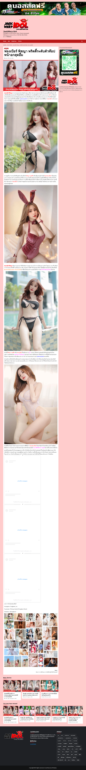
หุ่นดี (72, 754)
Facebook (67, 735)
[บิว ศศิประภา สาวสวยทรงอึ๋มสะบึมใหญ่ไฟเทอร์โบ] (49, 686)
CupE (62, 735)
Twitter (69, 740)
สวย (71, 751)
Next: (46, 671)
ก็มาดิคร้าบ (65, 743)
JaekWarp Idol (10, 31)
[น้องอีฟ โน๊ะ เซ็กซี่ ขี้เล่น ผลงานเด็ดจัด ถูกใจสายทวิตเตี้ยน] (26, 711)
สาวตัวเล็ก (75, 751)
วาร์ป (62, 751)
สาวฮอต (63, 754)
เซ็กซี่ (80, 754)
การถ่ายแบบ (60, 743)
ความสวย (75, 743)
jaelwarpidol (68, 738)
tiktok (64, 740)
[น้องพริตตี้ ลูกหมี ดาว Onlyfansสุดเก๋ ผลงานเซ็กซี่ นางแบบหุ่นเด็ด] (12, 686)
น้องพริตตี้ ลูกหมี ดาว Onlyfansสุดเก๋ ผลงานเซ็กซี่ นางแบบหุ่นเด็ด (11, 695)
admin (6, 58)
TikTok (20, 41)
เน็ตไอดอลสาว (68, 757)
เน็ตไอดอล (62, 757)
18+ (58, 735)
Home (4, 41)
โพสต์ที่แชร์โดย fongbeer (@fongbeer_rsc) (22, 501)
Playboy (59, 740)
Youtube (75, 740)
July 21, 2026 (59, 720)
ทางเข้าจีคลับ (33, 744)
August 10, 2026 (27, 720)
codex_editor (7, 698)
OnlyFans (13, 41)
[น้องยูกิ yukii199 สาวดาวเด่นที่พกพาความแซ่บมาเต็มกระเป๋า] (31, 686)
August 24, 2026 (13, 698)
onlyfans (75, 738)
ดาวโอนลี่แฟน (78, 746)
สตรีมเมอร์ (67, 751)
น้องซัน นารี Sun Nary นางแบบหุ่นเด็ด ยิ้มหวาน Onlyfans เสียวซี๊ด (74, 719)
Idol (9, 41)
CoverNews (47, 767)
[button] (82, 41)
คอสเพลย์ (64, 746)
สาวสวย (59, 754)
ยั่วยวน (59, 751)
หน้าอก (68, 754)
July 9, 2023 (11, 58)
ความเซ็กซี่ (59, 746)
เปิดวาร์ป (74, 757)
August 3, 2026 (43, 720)
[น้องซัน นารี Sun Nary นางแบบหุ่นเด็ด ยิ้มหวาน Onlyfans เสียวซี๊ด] (75, 711)
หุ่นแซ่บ (76, 754)
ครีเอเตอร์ (70, 743)
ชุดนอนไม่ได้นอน (71, 746)
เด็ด (58, 757)
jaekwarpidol (60, 738)
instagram (73, 735)
